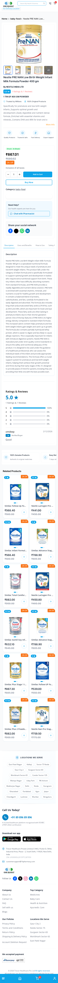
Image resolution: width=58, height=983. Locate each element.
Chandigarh (11, 797)
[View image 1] (7, 70)
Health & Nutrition (38, 903)
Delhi (27, 786)
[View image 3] (28, 70)
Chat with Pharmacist (24, 213)
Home (4, 18)
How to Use (40, 245)
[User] (54, 978)
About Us (6, 894)
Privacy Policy (8, 923)
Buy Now (29, 182)
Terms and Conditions (12, 928)
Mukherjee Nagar (13, 786)
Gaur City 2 (19, 770)
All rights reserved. (42, 970)
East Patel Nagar (15, 764)
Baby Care (35, 899)
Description (9, 245)
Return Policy (8, 932)
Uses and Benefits (24, 245)
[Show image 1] (15, 547)
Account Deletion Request (14, 942)
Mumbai (35, 797)
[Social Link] (15, 878)
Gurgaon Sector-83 (35, 770)
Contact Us (7, 899)
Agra (37, 791)
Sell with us (7, 907)
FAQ (4, 903)
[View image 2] (18, 70)
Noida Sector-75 (37, 928)
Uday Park (30, 780)
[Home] (20, 978)
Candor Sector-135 (39, 775)
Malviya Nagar (16, 780)
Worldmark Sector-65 (19, 775)
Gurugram (47, 786)
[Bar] (3, 978)
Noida (36, 786)
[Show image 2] (43, 547)
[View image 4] (38, 70)
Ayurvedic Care (37, 907)
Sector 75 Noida (43, 764)
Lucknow (24, 797)
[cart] (24, 512)
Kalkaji (29, 764)
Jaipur (46, 791)
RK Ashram (43, 780)
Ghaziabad (14, 791)
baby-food (15, 18)
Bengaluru (47, 797)
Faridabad (27, 791)
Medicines (35, 894)
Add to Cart (38, 174)
